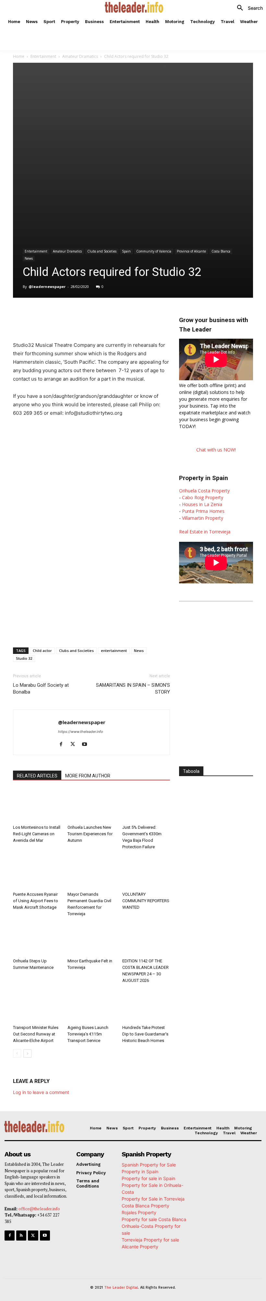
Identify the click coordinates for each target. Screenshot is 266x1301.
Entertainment (43, 56)
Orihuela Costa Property (204, 491)
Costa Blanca (221, 251)
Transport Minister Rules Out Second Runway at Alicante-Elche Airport (35, 1034)
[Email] (134, 313)
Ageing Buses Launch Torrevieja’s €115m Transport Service (87, 1034)
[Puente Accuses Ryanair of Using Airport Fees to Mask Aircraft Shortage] (37, 872)
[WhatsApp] (89, 313)
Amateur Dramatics (80, 56)
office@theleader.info (39, 1209)
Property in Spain (140, 1171)
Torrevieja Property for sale (150, 1239)
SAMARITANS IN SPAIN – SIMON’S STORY (133, 688)
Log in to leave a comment (41, 1092)
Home (18, 56)
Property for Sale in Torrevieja (153, 1199)
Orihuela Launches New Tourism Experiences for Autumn (90, 834)
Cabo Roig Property (202, 497)
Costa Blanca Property (145, 1205)
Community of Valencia (153, 251)
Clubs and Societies (101, 251)
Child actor (42, 650)
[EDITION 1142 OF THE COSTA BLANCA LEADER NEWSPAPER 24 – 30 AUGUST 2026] (146, 939)
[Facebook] (59, 313)
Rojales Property (139, 1212)
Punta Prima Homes (203, 511)
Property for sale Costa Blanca (154, 1219)
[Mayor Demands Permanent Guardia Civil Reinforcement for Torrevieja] (91, 872)
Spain (126, 251)
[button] (247, 8)
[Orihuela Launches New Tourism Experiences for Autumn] (91, 805)
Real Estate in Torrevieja (204, 531)
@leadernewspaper (47, 286)
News (29, 258)
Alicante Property (140, 1246)
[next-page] (27, 1053)
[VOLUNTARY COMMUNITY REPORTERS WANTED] (146, 872)
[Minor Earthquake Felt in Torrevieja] (91, 939)
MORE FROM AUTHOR (87, 775)
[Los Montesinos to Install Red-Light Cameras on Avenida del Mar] (37, 805)
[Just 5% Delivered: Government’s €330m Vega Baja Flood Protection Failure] (146, 805)
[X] (74, 313)
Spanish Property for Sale (149, 1164)
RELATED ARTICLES (37, 775)
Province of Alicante (191, 251)
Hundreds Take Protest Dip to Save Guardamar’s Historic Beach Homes (145, 1034)
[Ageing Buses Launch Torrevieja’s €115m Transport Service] (91, 1005)
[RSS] (21, 1235)
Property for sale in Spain (148, 1178)
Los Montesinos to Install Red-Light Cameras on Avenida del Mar (36, 834)
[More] (149, 313)
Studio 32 (24, 658)
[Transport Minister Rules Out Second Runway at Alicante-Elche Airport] (37, 1005)
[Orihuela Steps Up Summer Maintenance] (37, 939)
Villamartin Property (202, 518)
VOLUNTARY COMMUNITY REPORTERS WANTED (145, 901)
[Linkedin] (104, 313)
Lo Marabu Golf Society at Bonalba (41, 688)
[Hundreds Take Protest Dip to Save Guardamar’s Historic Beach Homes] (146, 1005)
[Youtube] (86, 744)
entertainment (114, 650)
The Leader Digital (121, 1287)
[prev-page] (17, 1053)
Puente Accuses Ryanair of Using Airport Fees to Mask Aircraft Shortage (35, 901)
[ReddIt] (119, 313)
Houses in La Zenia (202, 504)
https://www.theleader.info (80, 731)
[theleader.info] (134, 7)
